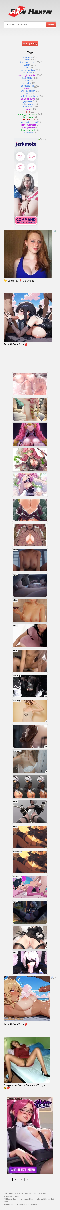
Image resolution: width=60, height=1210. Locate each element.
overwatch (28, 88)
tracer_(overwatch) (27, 114)
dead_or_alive (28, 98)
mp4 (28, 93)
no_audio (27, 72)
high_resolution (27, 70)
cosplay (27, 83)
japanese (27, 101)
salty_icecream (28, 119)
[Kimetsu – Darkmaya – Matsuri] (30, 510)
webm (27, 64)
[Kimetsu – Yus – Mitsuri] (30, 485)
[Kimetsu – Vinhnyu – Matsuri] (30, 535)
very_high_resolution (28, 96)
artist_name (28, 106)
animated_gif (27, 85)
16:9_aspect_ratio (27, 62)
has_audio (27, 78)
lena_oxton (28, 117)
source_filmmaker (27, 75)
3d (27, 67)
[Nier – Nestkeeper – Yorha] (30, 786)
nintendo (28, 109)
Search (51, 24)
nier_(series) (28, 127)
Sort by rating (30, 43)
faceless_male (28, 130)
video (27, 59)
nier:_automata (28, 124)
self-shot (28, 132)
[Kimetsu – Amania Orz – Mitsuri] (30, 459)
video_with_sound (29, 122)
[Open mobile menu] (30, 32)
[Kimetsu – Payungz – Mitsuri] (30, 409)
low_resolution (28, 91)
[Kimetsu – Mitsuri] (30, 384)
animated (27, 57)
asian (27, 80)
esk (28, 111)
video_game (28, 104)
